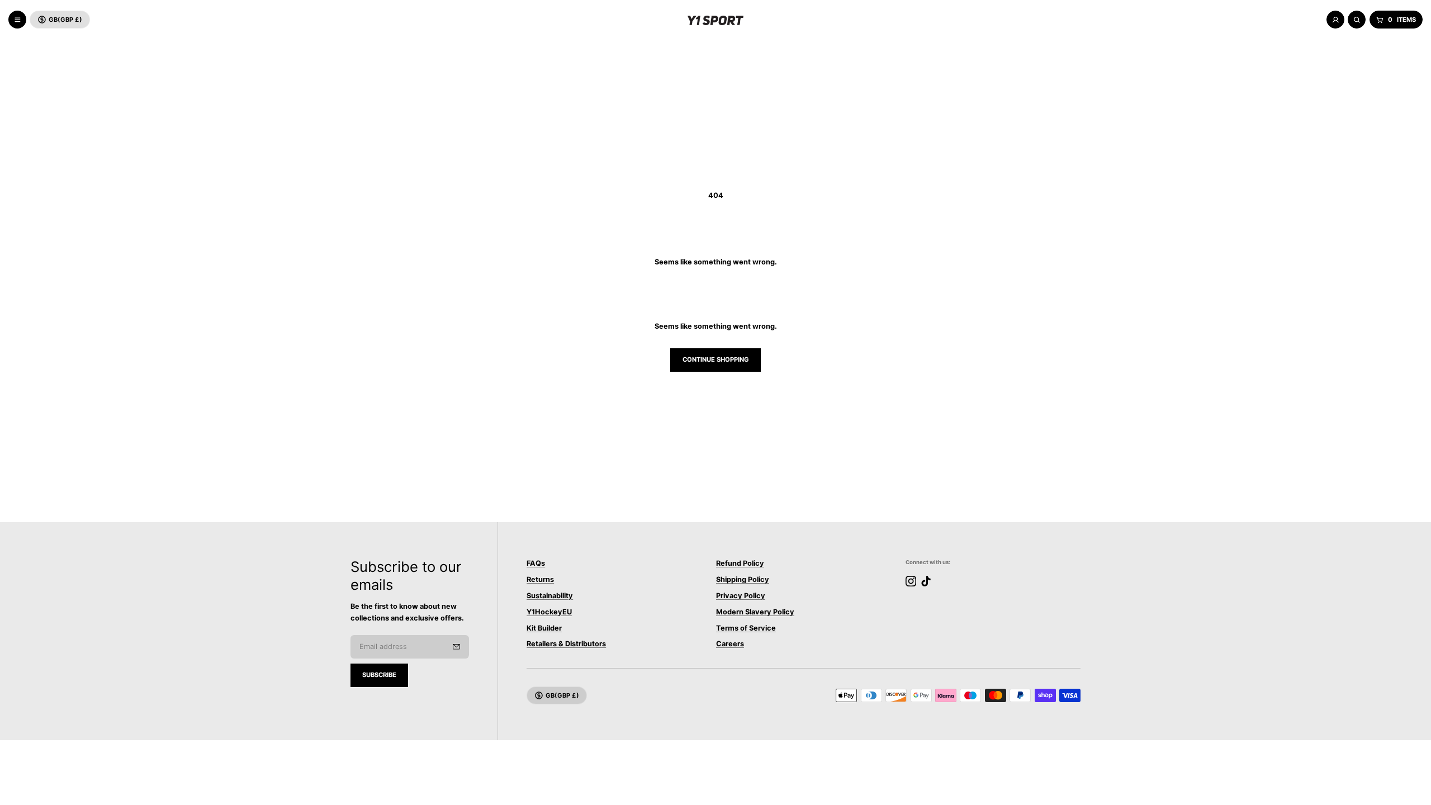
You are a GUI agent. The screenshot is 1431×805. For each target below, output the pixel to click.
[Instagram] (911, 581)
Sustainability (550, 595)
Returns (540, 579)
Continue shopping (716, 359)
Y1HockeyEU (549, 612)
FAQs (536, 563)
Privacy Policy (740, 595)
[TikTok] (926, 581)
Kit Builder (544, 628)
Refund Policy (740, 563)
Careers (730, 644)
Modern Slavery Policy (755, 612)
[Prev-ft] (456, 647)
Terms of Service (746, 628)
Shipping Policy (742, 579)
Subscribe (379, 675)
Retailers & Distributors (566, 644)
